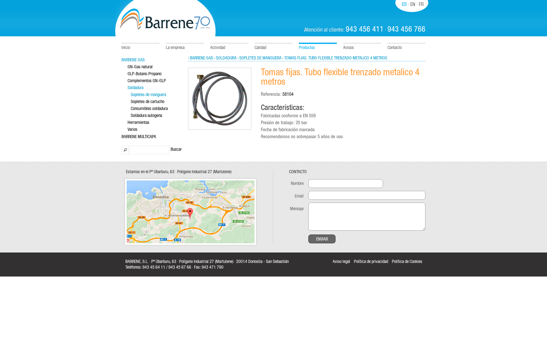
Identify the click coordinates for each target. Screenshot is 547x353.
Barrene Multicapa (139, 137)
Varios (132, 129)
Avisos (348, 48)
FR (421, 4)
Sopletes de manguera (148, 95)
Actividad (217, 48)
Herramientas (138, 122)
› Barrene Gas (200, 58)
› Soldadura (225, 58)
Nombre (297, 183)
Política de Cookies (407, 261)
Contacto (394, 48)
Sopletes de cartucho (147, 102)
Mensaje (297, 209)
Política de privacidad (371, 261)
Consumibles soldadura (149, 109)
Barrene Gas (133, 60)
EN (412, 4)
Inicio (126, 48)
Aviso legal (341, 261)
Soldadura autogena (146, 115)
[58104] (219, 128)
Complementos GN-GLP (147, 81)
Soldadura (135, 88)
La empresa (175, 48)
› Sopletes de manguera (259, 58)
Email (299, 196)
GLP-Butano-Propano (144, 74)
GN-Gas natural (140, 67)
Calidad (260, 48)
